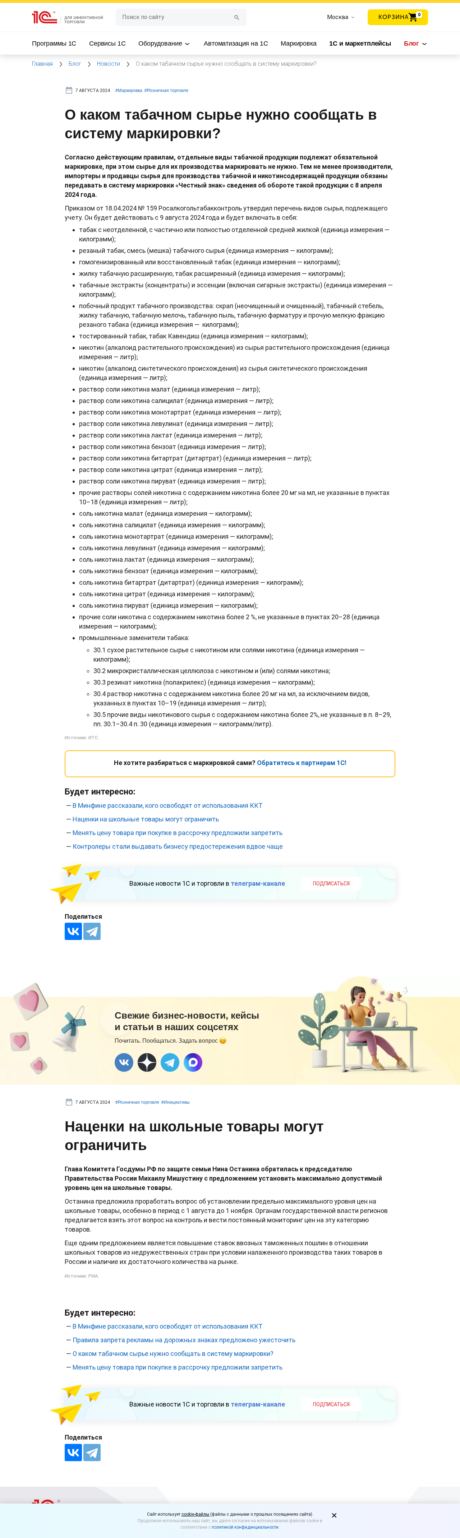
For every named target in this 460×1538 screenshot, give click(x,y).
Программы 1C (54, 43)
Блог (412, 43)
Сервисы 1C (107, 43)
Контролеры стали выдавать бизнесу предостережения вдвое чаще (178, 846)
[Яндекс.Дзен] (147, 1062)
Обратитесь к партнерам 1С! (301, 762)
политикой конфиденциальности (245, 1527)
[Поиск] (237, 17)
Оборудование (161, 43)
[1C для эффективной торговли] (74, 17)
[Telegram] (92, 931)
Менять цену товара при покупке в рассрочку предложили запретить (177, 833)
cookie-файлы (195, 1514)
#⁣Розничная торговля (166, 90)
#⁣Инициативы (175, 1102)
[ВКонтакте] (73, 931)
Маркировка (299, 43)
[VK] (124, 1062)
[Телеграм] (170, 1062)
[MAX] (193, 1062)
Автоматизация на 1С (236, 43)
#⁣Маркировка (128, 90)
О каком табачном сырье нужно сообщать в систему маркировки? (173, 1353)
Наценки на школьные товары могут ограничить (146, 819)
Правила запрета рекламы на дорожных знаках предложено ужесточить (184, 1340)
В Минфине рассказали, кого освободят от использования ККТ (168, 805)
